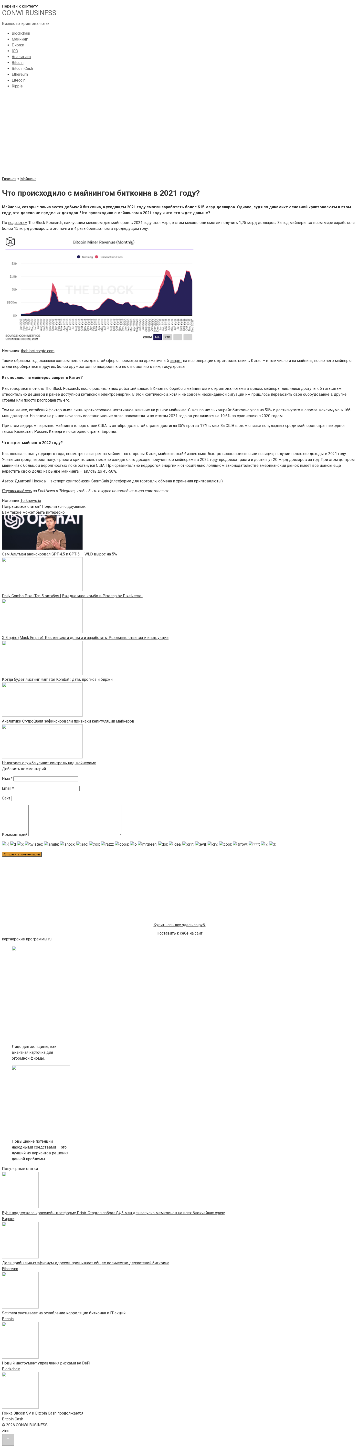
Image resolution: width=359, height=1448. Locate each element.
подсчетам (17, 222)
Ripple (17, 86)
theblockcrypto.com (37, 351)
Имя (7, 778)
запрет (176, 360)
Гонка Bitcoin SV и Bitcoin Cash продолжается (42, 1413)
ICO (15, 51)
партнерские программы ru (27, 939)
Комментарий (14, 834)
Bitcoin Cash (22, 68)
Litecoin (18, 80)
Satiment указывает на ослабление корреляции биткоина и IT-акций (64, 1313)
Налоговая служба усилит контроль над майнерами (49, 763)
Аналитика (21, 56)
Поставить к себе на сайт (179, 933)
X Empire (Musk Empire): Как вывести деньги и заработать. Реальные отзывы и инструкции (85, 637)
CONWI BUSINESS (29, 13)
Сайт (6, 798)
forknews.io (30, 500)
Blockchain (21, 33)
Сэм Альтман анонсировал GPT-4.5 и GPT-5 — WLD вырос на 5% (59, 554)
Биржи (18, 45)
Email (8, 788)
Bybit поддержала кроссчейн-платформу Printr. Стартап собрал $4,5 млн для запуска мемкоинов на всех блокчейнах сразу (113, 1213)
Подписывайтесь (17, 491)
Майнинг (20, 39)
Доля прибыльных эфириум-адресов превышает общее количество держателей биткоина (85, 1263)
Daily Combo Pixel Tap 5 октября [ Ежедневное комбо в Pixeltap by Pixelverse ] (72, 596)
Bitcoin (17, 62)
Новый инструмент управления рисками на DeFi (46, 1363)
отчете (38, 388)
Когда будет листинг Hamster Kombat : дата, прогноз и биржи (57, 679)
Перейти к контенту (20, 6)
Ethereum (20, 74)
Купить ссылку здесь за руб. (180, 925)
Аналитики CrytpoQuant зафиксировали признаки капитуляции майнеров (68, 721)
